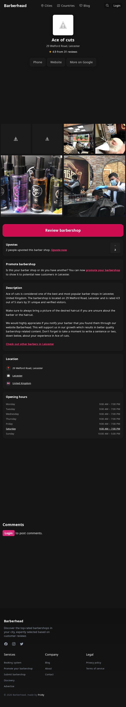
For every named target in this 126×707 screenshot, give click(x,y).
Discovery (9, 680)
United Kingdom (21, 383)
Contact (49, 674)
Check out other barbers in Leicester (30, 344)
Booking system (12, 662)
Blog (47, 662)
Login (117, 5)
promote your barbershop (103, 270)
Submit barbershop (15, 674)
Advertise (9, 686)
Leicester (17, 375)
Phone (37, 62)
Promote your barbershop (18, 668)
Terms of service (95, 668)
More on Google (81, 62)
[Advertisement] (63, 95)
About (48, 668)
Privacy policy (93, 662)
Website (56, 62)
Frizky (41, 694)
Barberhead (15, 5)
